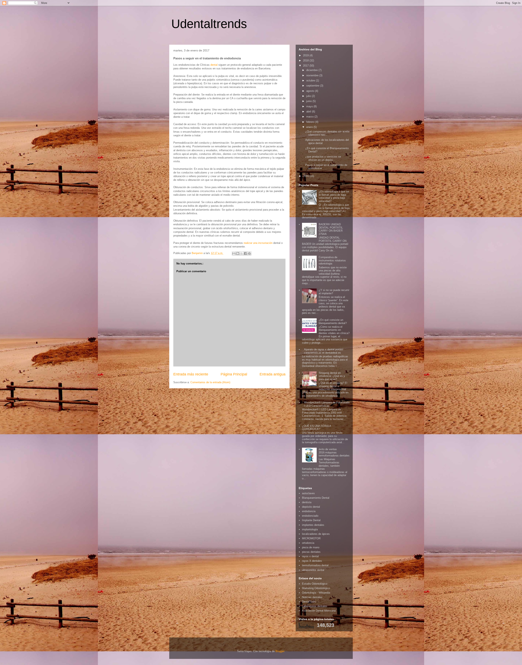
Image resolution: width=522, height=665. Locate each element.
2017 (306, 65)
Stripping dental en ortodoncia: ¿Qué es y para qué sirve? (332, 376)
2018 (306, 60)
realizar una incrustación (258, 242)
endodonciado (310, 515)
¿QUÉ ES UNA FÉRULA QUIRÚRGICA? (316, 427)
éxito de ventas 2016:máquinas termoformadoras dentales (334, 452)
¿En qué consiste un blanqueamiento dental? (333, 321)
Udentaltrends (209, 24)
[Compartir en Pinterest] (249, 253)
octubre (311, 80)
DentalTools (309, 601)
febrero (310, 121)
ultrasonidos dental (313, 570)
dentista (306, 502)
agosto (310, 90)
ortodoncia (308, 542)
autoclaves (308, 493)
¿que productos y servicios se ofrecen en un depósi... (323, 158)
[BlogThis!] (238, 253)
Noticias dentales (312, 597)
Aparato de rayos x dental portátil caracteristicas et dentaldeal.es (323, 351)
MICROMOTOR (311, 538)
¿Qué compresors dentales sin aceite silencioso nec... (327, 133)
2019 (306, 55)
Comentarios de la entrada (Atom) (210, 382)
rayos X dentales (312, 560)
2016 (306, 176)
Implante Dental (311, 520)
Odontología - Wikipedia (316, 592)
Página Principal (234, 374)
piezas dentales (311, 551)
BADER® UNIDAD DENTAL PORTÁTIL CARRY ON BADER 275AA (331, 229)
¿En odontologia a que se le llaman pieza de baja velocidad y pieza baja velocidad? (334, 196)
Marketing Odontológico (316, 588)
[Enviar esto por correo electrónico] (234, 253)
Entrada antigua (272, 374)
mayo (310, 106)
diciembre (312, 70)
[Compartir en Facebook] (245, 253)
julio (309, 96)
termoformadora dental (315, 565)
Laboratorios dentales (314, 606)
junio (309, 101)
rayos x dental (310, 556)
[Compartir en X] (242, 253)
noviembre (312, 75)
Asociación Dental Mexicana (319, 610)
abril (309, 111)
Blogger (279, 651)
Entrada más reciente (190, 374)
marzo (310, 116)
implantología (310, 529)
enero (310, 127)
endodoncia (308, 511)
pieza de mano (310, 547)
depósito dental (311, 506)
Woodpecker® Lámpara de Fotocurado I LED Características (326, 404)
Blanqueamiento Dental (315, 497)
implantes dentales (313, 524)
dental (214, 64)
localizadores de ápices (316, 533)
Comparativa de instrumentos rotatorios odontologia (332, 260)
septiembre (313, 85)
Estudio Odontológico (314, 583)
